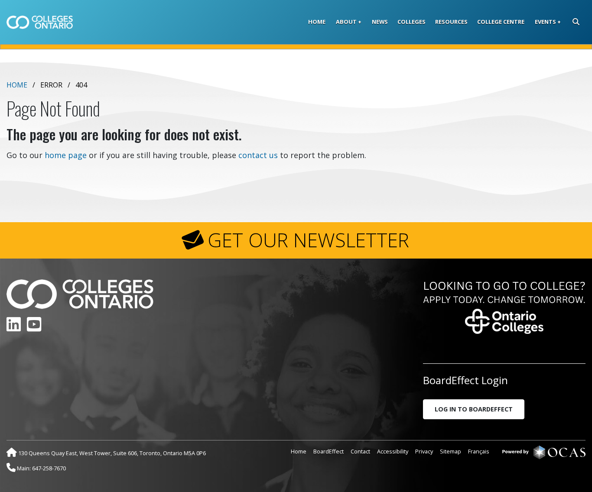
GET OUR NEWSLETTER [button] (308, 240)
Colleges (411, 22)
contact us (258, 155)
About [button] (346, 22)
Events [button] (545, 22)
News (380, 22)
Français (478, 451)
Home (316, 22)
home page (66, 155)
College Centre (500, 22)
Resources (451, 22)
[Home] (40, 22)
